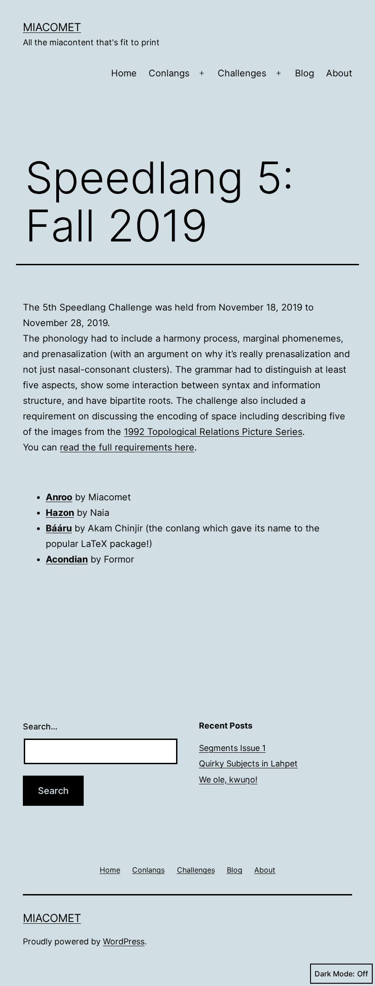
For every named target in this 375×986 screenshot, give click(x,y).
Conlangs (169, 73)
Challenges (242, 73)
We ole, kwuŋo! (228, 779)
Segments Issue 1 (232, 748)
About (339, 73)
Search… (40, 726)
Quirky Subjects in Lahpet (248, 763)
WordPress (124, 941)
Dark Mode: (335, 973)
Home (124, 73)
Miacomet (52, 27)
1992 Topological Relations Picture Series (213, 431)
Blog (304, 73)
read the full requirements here (127, 447)
